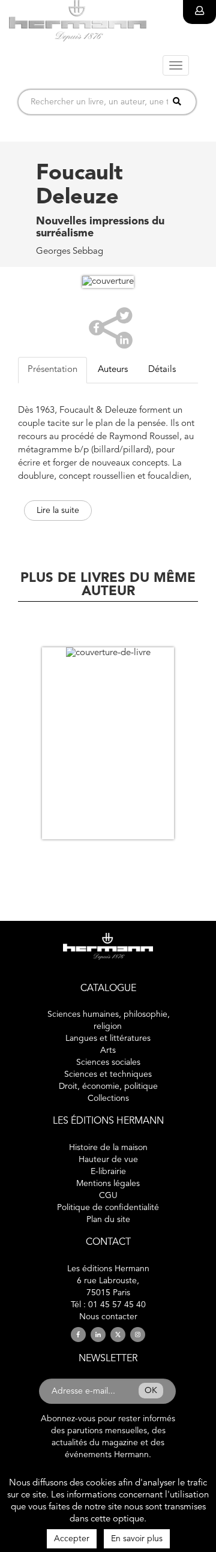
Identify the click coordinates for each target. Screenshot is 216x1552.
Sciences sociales (108, 1062)
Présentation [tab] (52, 369)
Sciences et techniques (108, 1074)
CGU (108, 1195)
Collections (108, 1098)
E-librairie (108, 1171)
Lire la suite (58, 510)
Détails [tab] (162, 369)
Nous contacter (108, 1317)
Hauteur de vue (108, 1159)
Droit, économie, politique (108, 1086)
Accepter (71, 1539)
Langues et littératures (108, 1038)
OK (151, 1390)
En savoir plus (137, 1539)
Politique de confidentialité (108, 1207)
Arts (108, 1050)
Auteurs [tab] (113, 369)
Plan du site (108, 1219)
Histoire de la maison (108, 1147)
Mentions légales (108, 1183)
